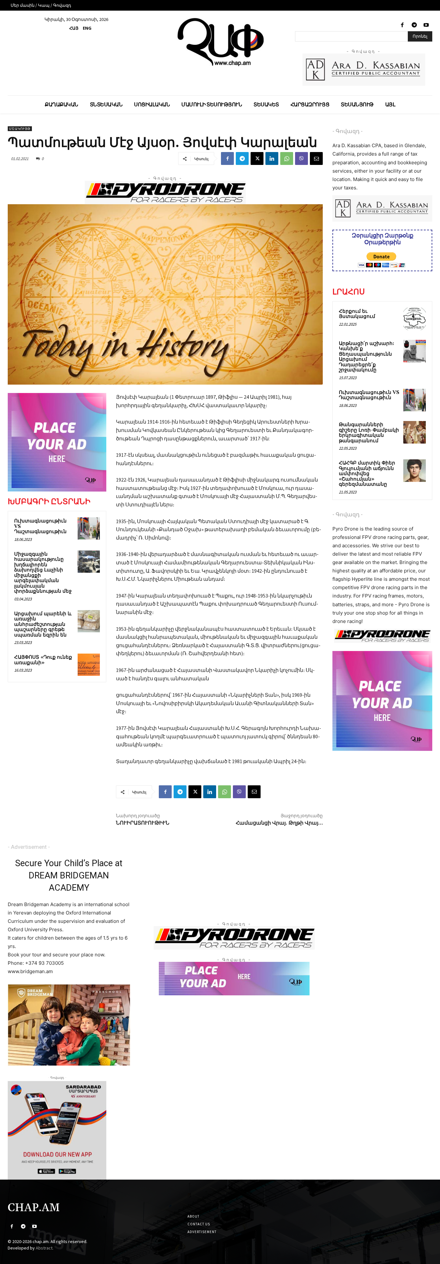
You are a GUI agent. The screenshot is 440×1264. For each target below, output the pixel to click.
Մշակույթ (20, 129)
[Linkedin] (271, 158)
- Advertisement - (29, 847)
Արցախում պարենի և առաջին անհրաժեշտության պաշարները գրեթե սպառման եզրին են (43, 624)
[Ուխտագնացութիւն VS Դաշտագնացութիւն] (89, 528)
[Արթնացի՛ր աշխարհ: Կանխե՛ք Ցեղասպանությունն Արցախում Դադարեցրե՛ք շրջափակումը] (414, 351)
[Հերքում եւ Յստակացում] (414, 319)
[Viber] (301, 158)
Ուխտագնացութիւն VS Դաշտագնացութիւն (369, 395)
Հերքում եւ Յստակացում (357, 314)
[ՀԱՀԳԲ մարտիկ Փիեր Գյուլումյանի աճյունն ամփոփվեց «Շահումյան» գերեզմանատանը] (414, 470)
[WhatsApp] (286, 158)
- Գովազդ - (347, 131)
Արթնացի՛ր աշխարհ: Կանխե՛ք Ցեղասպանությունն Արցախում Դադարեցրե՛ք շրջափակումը (366, 356)
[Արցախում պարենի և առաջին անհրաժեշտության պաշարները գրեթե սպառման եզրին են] (89, 621)
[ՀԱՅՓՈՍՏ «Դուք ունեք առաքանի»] (89, 665)
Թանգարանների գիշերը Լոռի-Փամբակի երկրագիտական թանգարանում (369, 433)
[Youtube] (426, 25)
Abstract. (44, 1248)
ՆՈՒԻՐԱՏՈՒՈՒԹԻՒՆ (142, 823)
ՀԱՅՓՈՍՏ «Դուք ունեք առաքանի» (43, 660)
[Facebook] (402, 25)
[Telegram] (414, 25)
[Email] (316, 158)
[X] (257, 158)
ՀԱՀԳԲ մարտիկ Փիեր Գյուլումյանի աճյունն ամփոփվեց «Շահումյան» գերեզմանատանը (367, 473)
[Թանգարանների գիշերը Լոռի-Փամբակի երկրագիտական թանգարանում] (414, 432)
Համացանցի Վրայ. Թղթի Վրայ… (279, 823)
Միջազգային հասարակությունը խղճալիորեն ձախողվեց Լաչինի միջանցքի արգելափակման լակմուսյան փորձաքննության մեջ (43, 573)
